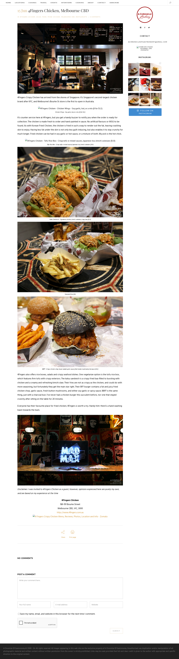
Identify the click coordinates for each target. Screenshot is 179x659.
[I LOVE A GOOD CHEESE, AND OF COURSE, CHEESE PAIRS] (133, 84)
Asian (38, 17)
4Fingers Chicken (27, 17)
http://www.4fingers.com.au (70, 512)
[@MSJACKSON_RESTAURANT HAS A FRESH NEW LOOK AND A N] (156, 99)
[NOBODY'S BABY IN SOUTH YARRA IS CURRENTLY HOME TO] (133, 69)
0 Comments (95, 17)
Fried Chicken (54, 17)
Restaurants (81, 17)
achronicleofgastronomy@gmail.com (147, 42)
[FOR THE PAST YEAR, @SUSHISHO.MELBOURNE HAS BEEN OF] (144, 69)
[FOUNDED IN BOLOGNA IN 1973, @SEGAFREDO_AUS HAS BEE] (144, 84)
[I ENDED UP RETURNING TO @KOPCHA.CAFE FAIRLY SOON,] (156, 84)
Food (44, 17)
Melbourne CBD (68, 17)
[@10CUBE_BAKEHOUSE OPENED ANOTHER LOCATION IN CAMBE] (156, 69)
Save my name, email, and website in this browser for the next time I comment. (57, 614)
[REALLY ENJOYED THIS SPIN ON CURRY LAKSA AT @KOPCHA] (133, 99)
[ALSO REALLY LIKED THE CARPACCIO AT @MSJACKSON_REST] (144, 99)
